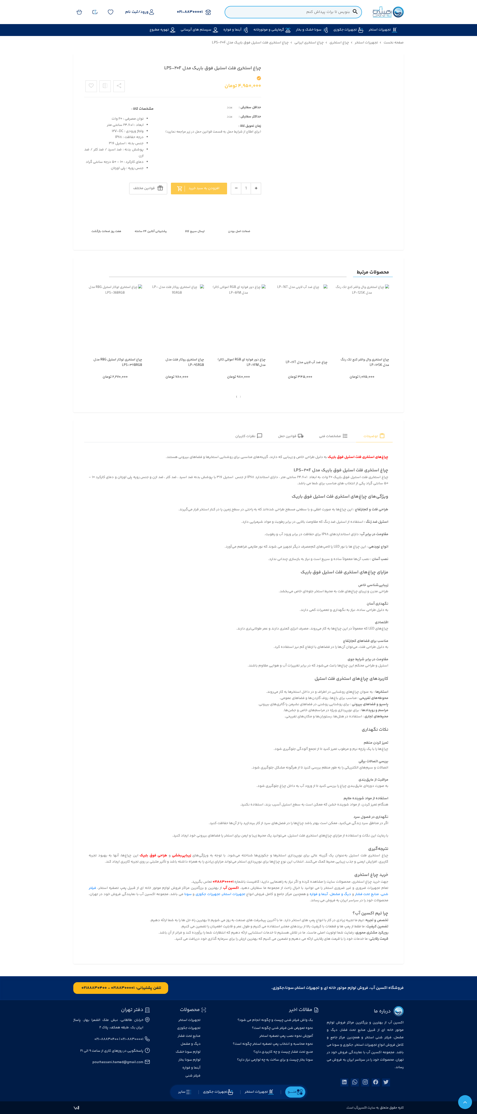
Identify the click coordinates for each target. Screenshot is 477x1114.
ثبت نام (131, 12)
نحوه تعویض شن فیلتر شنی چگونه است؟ (282, 1028)
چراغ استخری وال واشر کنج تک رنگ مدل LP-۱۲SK (365, 362)
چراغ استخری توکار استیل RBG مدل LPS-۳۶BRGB (117, 362)
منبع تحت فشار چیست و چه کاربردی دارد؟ (283, 1052)
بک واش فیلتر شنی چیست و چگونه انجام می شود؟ (275, 1020)
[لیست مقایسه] (95, 12)
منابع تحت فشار (367, 894)
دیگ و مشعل (340, 894)
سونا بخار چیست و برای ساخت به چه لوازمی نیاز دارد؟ (275, 1060)
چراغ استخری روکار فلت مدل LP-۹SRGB (184, 362)
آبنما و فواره (319, 894)
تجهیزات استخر (233, 894)
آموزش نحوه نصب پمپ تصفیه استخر (286, 1036)
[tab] (374, 436)
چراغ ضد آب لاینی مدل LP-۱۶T (306, 362)
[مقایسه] (105, 86)
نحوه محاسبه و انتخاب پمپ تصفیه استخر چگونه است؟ (273, 1044)
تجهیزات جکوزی (208, 894)
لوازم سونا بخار (189, 1060)
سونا (187, 894)
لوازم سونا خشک (188, 1052)
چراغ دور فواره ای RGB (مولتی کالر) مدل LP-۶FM (242, 362)
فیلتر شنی (192, 1076)
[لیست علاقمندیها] (111, 12)
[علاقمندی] (91, 86)
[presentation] (240, 397)
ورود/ (143, 12)
